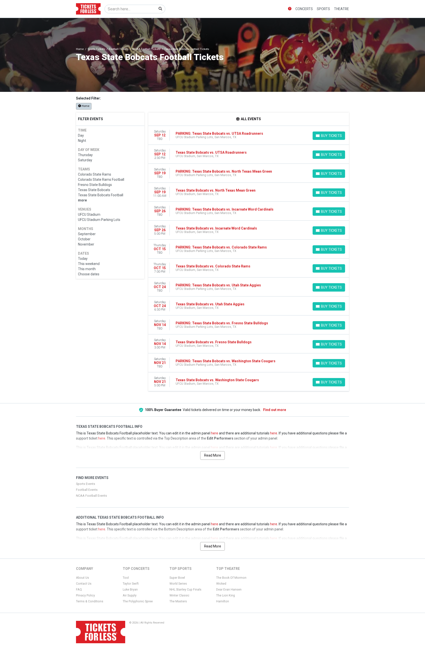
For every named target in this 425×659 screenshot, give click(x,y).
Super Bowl (177, 577)
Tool (126, 577)
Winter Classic (179, 595)
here (214, 433)
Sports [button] (323, 9)
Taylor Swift (131, 583)
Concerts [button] (304, 9)
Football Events (87, 490)
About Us (82, 577)
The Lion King (225, 595)
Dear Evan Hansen (229, 589)
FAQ (79, 589)
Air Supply (130, 595)
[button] (289, 9)
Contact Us (83, 583)
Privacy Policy (85, 595)
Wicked (221, 583)
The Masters (178, 601)
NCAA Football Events (91, 495)
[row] (248, 135)
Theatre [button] (341, 9)
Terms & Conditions (89, 601)
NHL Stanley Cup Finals (185, 589)
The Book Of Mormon (231, 577)
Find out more (274, 410)
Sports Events (85, 484)
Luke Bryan (130, 589)
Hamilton (222, 601)
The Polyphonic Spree (138, 601)
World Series (178, 583)
